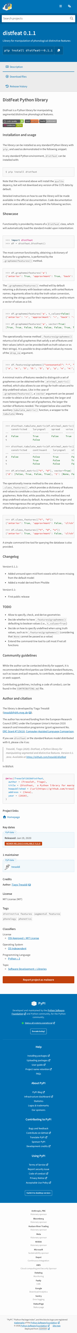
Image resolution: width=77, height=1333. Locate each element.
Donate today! (38, 1031)
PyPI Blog (37, 1092)
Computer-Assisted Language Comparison (50, 731)
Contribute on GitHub (37, 1133)
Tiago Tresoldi (20, 885)
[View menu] (60, 6)
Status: (38, 1023)
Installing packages (37, 1055)
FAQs (38, 1073)
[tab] (38, 67)
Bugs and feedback (38, 1128)
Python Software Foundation (44, 1322)
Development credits (37, 1146)
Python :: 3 (14, 959)
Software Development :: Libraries (27, 969)
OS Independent (17, 948)
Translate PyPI (37, 1137)
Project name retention (37, 1069)
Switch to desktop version (38, 1193)
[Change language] (69, 6)
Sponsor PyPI (38, 1141)
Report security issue (38, 1169)
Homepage (13, 817)
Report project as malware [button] (38, 980)
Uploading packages (37, 1060)
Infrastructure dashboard (37, 1096)
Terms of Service (37, 1164)
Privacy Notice (37, 1178)
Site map (57, 1325)
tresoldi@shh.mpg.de (16, 713)
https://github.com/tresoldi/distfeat (46, 757)
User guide (37, 1065)
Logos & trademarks (38, 1105)
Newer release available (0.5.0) (23, 843)
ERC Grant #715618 (14, 731)
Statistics (38, 1101)
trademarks (19, 1322)
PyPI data (9, 832)
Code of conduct (37, 1173)
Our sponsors (38, 1110)
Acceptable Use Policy (37, 1182)
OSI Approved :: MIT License (23, 938)
